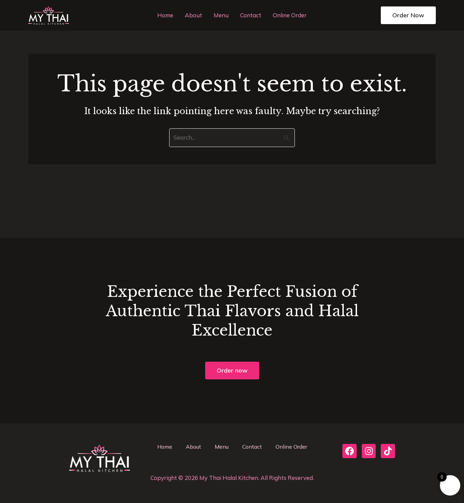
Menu (221, 15)
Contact (250, 15)
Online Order (290, 15)
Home (165, 15)
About (193, 15)
